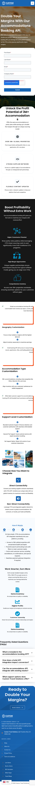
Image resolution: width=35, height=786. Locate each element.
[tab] (17, 653)
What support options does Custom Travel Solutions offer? (15, 678)
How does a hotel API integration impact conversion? (15, 661)
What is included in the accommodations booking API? (15, 653)
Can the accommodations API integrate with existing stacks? (15, 669)
